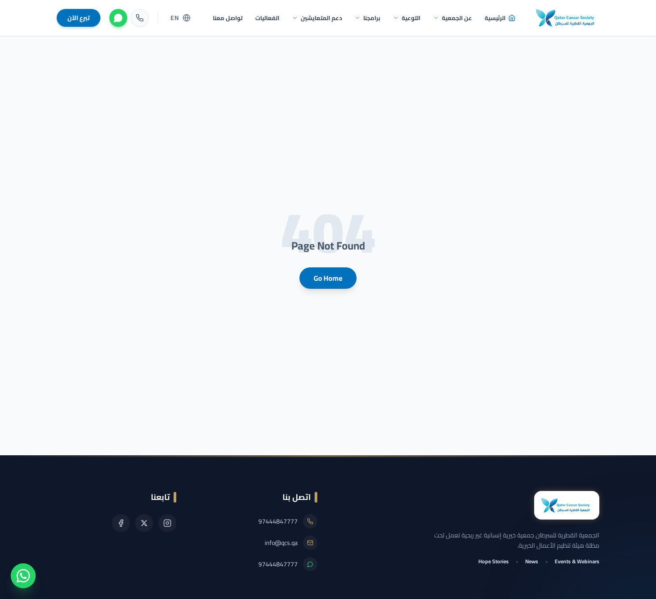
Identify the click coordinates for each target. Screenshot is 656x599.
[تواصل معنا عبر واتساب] (23, 575)
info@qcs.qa (281, 542)
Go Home (328, 278)
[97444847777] (140, 18)
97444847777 (278, 521)
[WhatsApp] (118, 18)
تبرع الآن (78, 18)
